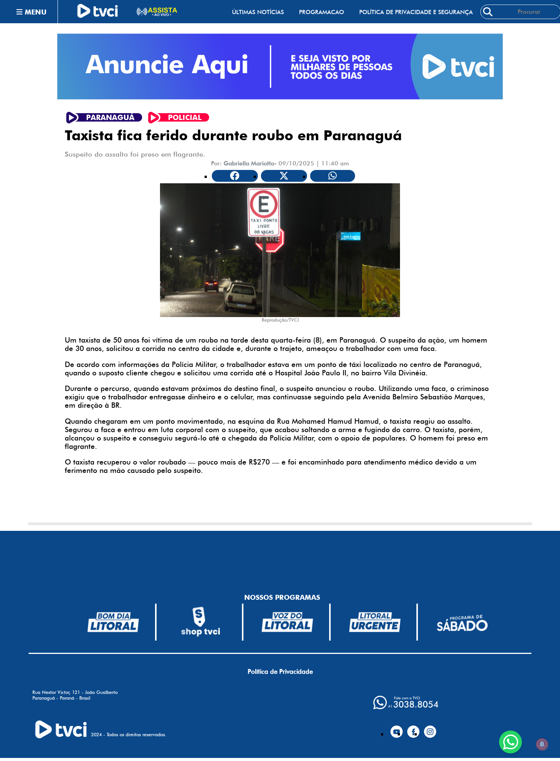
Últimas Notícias (258, 12)
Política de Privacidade (280, 671)
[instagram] (430, 729)
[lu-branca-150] (375, 621)
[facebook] (413, 729)
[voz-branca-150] (287, 621)
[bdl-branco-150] (113, 621)
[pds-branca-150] (462, 622)
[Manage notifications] (542, 744)
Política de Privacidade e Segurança (416, 12)
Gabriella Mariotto (249, 163)
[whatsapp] (406, 702)
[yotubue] (396, 729)
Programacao (321, 12)
